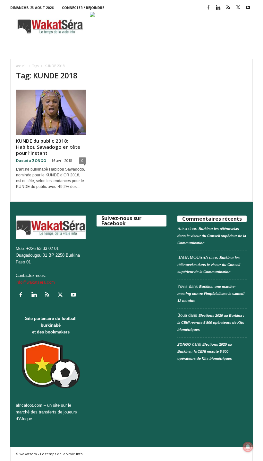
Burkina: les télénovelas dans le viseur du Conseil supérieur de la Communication (211, 236)
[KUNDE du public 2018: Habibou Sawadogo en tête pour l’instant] (51, 112)
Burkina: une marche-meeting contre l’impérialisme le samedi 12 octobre (210, 294)
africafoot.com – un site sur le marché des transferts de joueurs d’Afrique (46, 412)
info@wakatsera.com (35, 282)
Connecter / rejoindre (83, 7)
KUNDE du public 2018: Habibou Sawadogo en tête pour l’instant (48, 146)
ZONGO (184, 344)
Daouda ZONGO (31, 160)
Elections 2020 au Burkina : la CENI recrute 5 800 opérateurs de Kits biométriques (210, 323)
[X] (238, 8)
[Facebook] (208, 8)
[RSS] (228, 8)
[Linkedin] (218, 8)
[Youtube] (248, 8)
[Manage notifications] (248, 447)
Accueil (21, 66)
